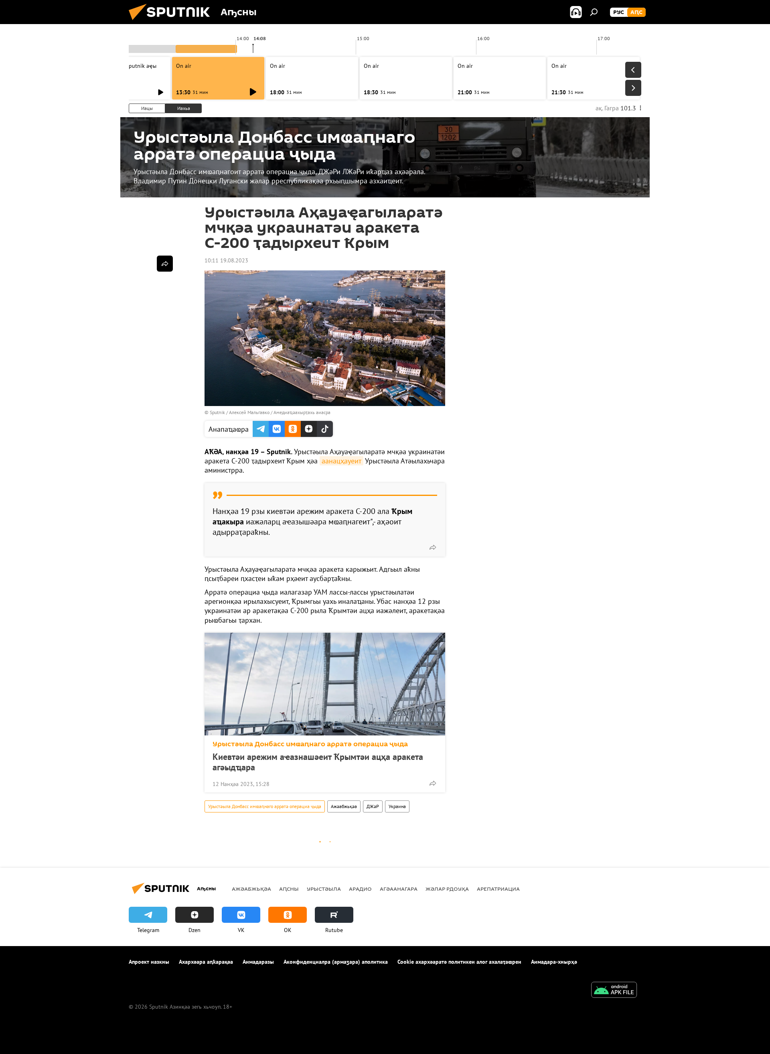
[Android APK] (614, 991)
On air (183, 65)
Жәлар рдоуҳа (447, 888)
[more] (433, 547)
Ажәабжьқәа (344, 806)
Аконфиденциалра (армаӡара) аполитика (336, 961)
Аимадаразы (258, 961)
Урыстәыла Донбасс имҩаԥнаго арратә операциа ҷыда (310, 744)
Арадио (360, 888)
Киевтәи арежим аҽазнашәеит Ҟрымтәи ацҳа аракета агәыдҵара (318, 761)
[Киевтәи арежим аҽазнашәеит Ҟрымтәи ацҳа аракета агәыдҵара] (325, 684)
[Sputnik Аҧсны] (172, 22)
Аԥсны (289, 888)
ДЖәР (373, 806)
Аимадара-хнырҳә (554, 961)
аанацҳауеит (341, 460)
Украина (397, 806)
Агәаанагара (398, 888)
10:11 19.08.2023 (226, 260)
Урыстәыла (324, 888)
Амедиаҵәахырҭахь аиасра (302, 412)
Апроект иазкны (149, 961)
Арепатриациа (498, 888)
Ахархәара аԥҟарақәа (206, 961)
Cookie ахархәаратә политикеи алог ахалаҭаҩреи (459, 961)
